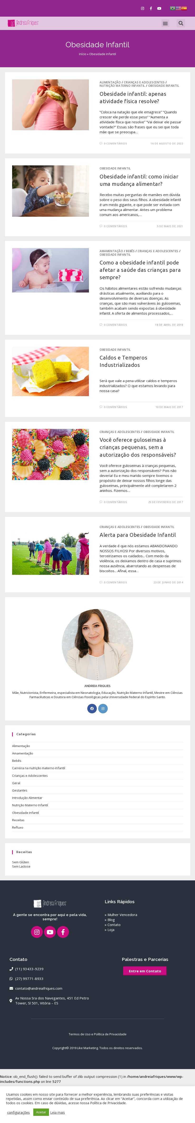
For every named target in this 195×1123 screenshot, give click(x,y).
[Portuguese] (173, 7)
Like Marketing (87, 1048)
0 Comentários (115, 143)
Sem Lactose (21, 866)
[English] (178, 7)
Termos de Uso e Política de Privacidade (98, 1034)
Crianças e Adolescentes (144, 82)
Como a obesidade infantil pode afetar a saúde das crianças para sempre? (140, 269)
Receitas (18, 820)
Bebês (130, 251)
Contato (114, 924)
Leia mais (57, 1112)
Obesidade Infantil (163, 86)
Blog (111, 919)
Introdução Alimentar (27, 798)
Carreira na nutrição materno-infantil (38, 768)
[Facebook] (92, 708)
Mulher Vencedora (122, 914)
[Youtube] (159, 8)
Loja (110, 929)
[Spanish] (184, 7)
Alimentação (110, 82)
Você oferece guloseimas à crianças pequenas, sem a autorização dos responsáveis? (138, 447)
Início (82, 54)
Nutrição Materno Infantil (122, 86)
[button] (165, 23)
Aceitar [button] (41, 1112)
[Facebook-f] (150, 8)
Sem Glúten (20, 862)
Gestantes (19, 790)
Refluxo (17, 827)
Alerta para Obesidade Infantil (138, 535)
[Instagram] (142, 8)
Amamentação (111, 251)
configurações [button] (18, 1112)
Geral (16, 783)
